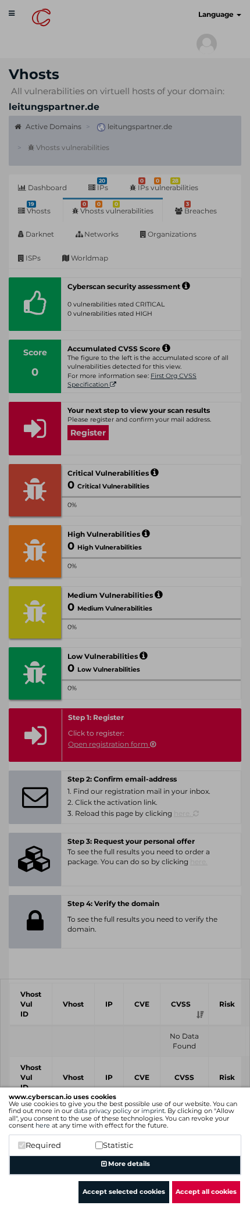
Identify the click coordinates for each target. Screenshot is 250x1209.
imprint (153, 1111)
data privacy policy (102, 1111)
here (42, 1125)
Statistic (118, 1145)
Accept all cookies (206, 1191)
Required (43, 1145)
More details (128, 1164)
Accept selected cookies (124, 1191)
